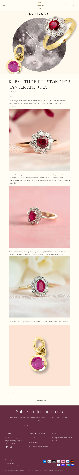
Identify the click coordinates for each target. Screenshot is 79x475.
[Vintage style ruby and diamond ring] (39, 247)
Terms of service (48, 470)
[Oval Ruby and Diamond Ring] (39, 317)
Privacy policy (38, 470)
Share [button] (12, 392)
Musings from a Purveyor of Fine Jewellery (62, 439)
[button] (4, 5)
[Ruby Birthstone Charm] (39, 386)
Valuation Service (34, 442)
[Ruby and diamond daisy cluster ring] (39, 170)
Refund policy (29, 470)
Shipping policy (59, 470)
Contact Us (32, 438)
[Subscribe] (55, 426)
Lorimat (11, 470)
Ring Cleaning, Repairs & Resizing (39, 446)
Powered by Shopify (18, 470)
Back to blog (41, 401)
